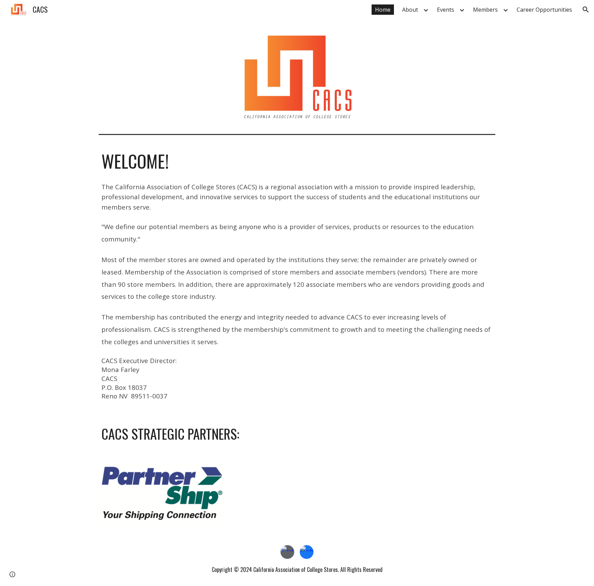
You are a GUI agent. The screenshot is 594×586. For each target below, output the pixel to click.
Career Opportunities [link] (544, 9)
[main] (297, 161)
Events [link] (445, 9)
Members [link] (485, 9)
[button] (586, 9)
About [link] (410, 9)
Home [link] (382, 9)
